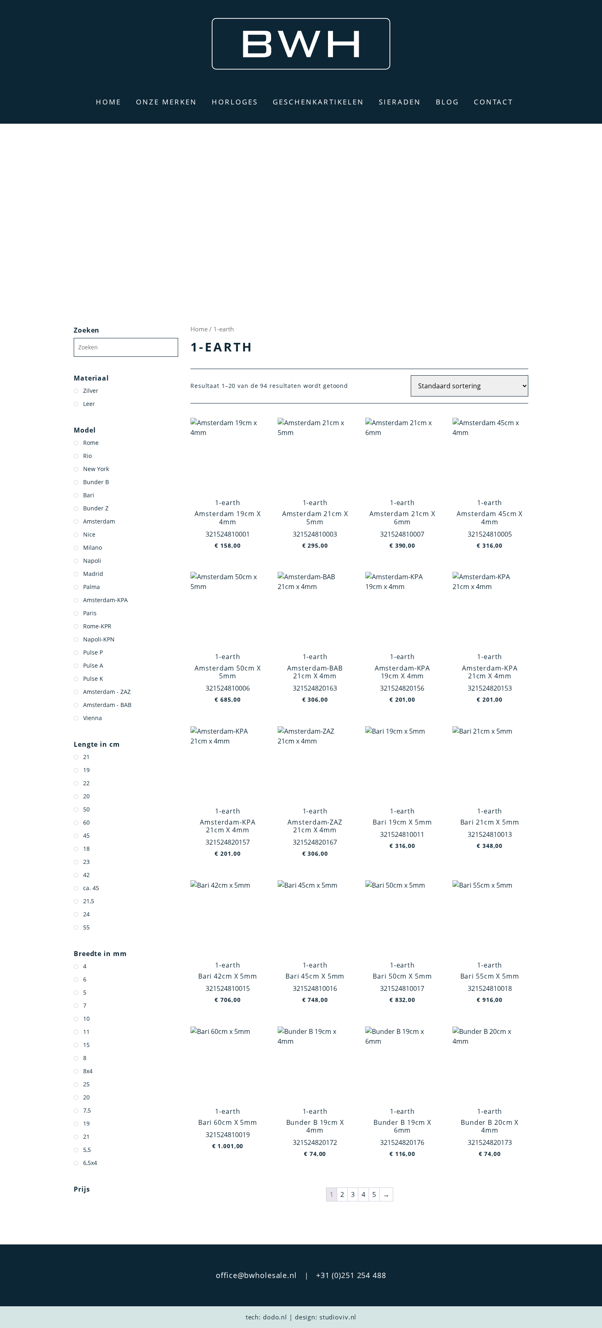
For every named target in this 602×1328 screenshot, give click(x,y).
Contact (493, 102)
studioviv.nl (338, 1317)
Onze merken (166, 102)
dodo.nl (275, 1317)
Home (108, 102)
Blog (447, 102)
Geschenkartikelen (318, 102)
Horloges (235, 102)
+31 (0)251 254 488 (351, 1275)
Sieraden (400, 102)
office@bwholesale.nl (256, 1275)
